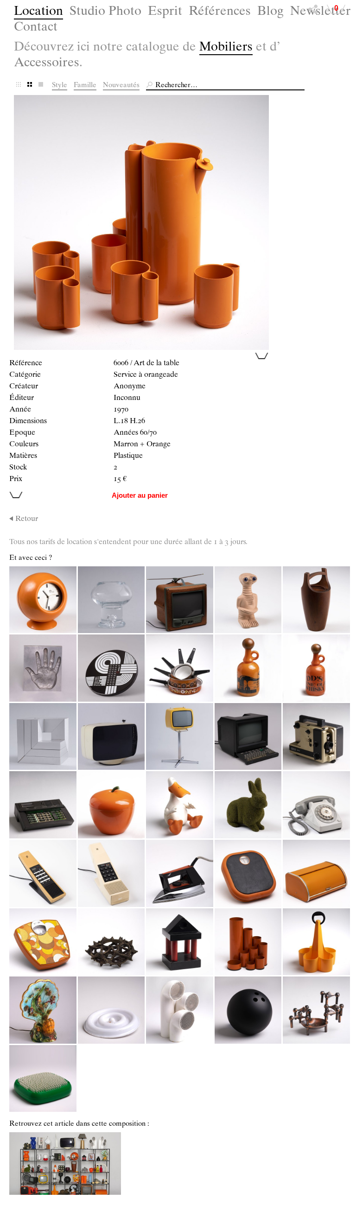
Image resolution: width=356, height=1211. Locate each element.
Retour (26, 519)
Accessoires (46, 63)
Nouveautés (121, 85)
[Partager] (313, 12)
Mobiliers (226, 48)
